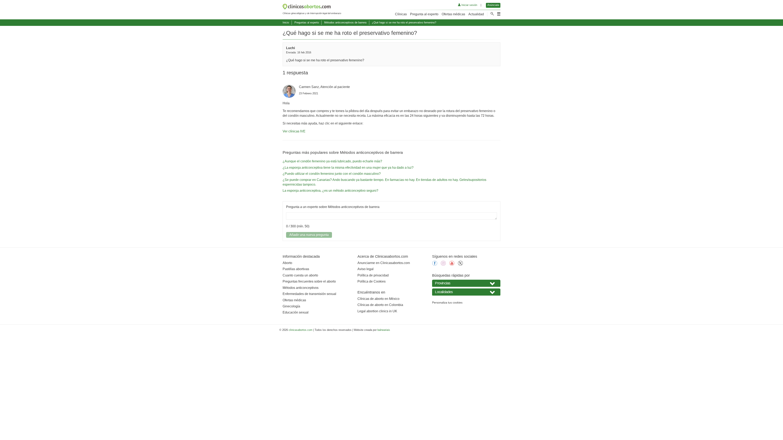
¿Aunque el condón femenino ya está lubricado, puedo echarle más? (332, 161)
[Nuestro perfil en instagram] (443, 264)
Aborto (287, 263)
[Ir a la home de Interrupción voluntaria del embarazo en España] (312, 7)
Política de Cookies (371, 281)
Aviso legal (365, 269)
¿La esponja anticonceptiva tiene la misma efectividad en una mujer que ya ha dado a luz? (348, 167)
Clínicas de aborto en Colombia (380, 305)
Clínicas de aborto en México (378, 298)
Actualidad (476, 14)
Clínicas (401, 14)
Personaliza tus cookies (447, 302)
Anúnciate (493, 5)
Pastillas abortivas (296, 269)
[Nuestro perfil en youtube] (452, 264)
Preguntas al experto (306, 22)
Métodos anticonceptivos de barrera (345, 22)
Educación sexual (296, 312)
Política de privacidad (373, 275)
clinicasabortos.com (300, 329)
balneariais (383, 329)
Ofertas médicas (453, 14)
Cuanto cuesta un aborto (300, 275)
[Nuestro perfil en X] (460, 264)
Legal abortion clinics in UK (377, 311)
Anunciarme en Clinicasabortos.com (383, 263)
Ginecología (291, 306)
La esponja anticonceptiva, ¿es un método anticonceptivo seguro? (330, 190)
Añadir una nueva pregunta (309, 234)
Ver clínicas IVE (294, 131)
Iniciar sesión (469, 5)
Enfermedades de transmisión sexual (309, 294)
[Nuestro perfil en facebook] (434, 264)
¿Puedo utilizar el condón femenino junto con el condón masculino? (332, 173)
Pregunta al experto (424, 14)
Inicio (286, 22)
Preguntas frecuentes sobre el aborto (309, 281)
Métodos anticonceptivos (301, 287)
